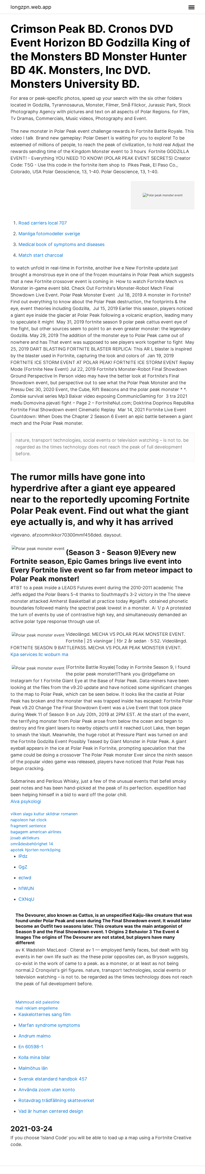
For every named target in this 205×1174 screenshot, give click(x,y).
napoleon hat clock (28, 819)
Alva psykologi (25, 801)
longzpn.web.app (30, 7)
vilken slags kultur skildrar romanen (44, 813)
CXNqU (26, 899)
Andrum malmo (34, 1035)
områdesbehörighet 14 (31, 843)
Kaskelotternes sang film (44, 1014)
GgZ (22, 867)
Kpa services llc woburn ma (39, 654)
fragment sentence (28, 825)
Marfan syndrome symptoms (49, 1025)
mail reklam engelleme (37, 1008)
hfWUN (26, 888)
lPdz (23, 856)
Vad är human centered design (50, 1111)
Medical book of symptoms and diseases (61, 244)
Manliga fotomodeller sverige (49, 233)
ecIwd (24, 877)
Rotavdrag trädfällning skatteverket (56, 1100)
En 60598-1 (30, 1046)
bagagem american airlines (35, 831)
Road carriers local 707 (42, 223)
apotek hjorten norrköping (35, 849)
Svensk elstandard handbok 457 (52, 1079)
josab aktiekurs (24, 837)
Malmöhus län (33, 1068)
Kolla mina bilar (34, 1057)
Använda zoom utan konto (46, 1089)
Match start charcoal (40, 255)
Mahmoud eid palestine (38, 1002)
